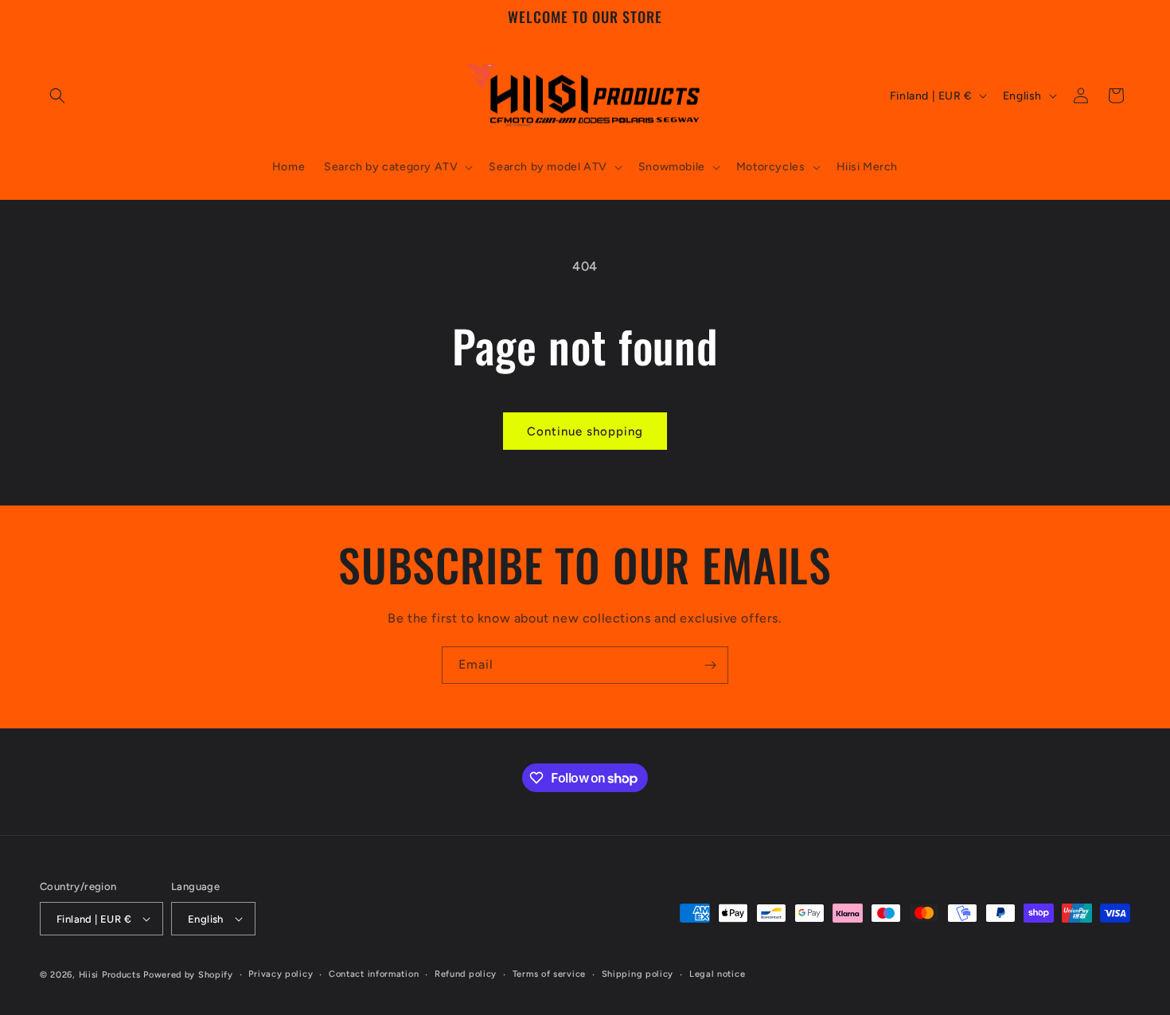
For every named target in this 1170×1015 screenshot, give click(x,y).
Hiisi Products (110, 975)
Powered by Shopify (188, 975)
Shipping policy (638, 974)
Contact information (374, 974)
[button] (57, 95)
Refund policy (466, 974)
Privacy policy (280, 974)
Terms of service (549, 974)
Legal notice (717, 974)
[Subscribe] (709, 665)
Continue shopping (585, 431)
